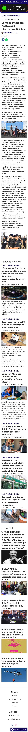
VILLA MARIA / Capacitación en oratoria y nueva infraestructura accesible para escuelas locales (14, 574)
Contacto (14, 695)
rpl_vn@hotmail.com (14, 719)
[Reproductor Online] (14, 12)
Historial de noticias (14, 699)
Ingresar (15, 692)
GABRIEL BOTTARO (11, 33)
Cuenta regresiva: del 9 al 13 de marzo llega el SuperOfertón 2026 (13, 324)
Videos (14, 706)
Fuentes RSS (14, 703)
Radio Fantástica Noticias (10, 16)
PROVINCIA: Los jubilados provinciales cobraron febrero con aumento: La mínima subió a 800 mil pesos (12, 465)
